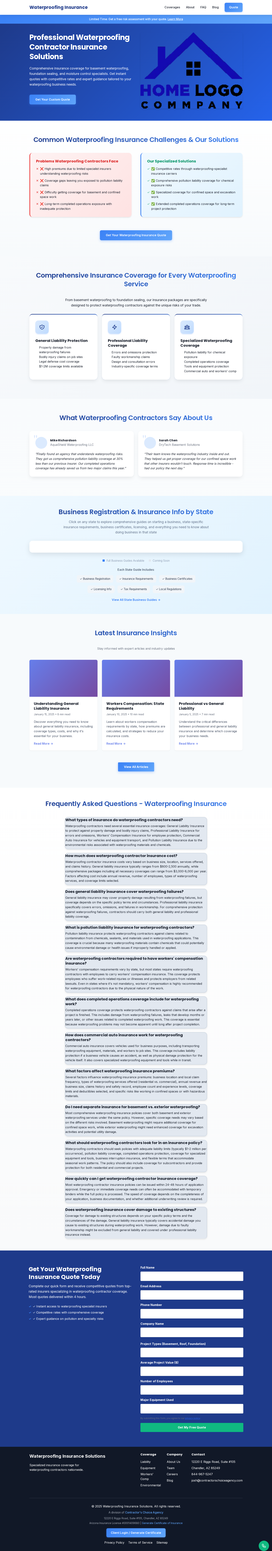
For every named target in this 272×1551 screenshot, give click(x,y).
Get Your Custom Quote (52, 99)
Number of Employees (156, 1381)
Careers (172, 1474)
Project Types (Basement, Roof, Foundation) (173, 1344)
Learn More (175, 19)
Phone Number (151, 1305)
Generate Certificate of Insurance (162, 1523)
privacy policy (192, 1418)
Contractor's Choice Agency (144, 1512)
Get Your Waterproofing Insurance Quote (136, 235)
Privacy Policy (114, 1542)
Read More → (43, 743)
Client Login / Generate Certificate (136, 1533)
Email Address (150, 1286)
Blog (215, 7)
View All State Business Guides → (136, 600)
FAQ (203, 7)
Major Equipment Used (157, 1400)
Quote (233, 7)
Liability (145, 1462)
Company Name (152, 1324)
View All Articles (136, 767)
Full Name (147, 1267)
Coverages (172, 7)
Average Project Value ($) (159, 1362)
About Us (173, 1462)
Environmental (150, 1485)
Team (170, 1468)
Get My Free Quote (192, 1427)
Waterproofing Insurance (58, 7)
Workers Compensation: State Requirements (135, 706)
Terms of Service (140, 1542)
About (190, 7)
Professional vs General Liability (201, 706)
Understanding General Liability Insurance (56, 706)
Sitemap (162, 1542)
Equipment (147, 1468)
